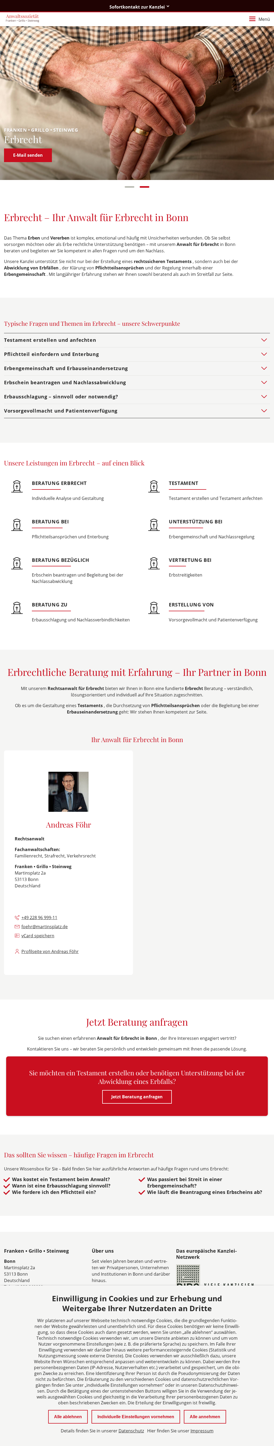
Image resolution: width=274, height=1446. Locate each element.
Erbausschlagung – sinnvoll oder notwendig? (61, 396)
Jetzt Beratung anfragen (137, 1097)
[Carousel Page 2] (144, 187)
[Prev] (14, 102)
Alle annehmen (205, 1416)
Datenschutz (131, 1431)
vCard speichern (37, 936)
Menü (264, 19)
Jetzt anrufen (27, 155)
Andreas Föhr (68, 824)
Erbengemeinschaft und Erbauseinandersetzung (66, 368)
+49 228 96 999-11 (39, 917)
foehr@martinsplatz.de (44, 927)
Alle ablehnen (68, 1416)
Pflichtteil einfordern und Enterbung (51, 354)
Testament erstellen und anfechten (50, 340)
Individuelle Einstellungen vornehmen (135, 1416)
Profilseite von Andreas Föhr (50, 951)
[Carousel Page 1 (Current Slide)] (129, 187)
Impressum (202, 1431)
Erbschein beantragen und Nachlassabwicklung (65, 382)
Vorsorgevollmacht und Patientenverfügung (60, 410)
